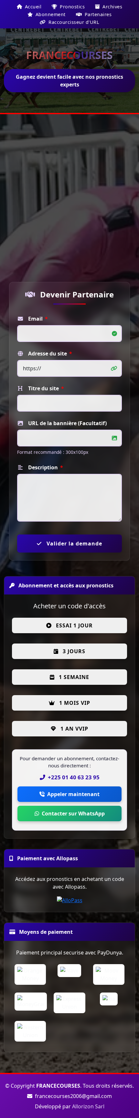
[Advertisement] (69, 197)
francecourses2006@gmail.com (73, 1096)
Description (45, 467)
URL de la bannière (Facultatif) (67, 423)
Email (37, 318)
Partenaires (97, 14)
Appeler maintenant (73, 794)
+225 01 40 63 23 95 (74, 777)
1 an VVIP (73, 728)
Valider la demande (73, 543)
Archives (112, 7)
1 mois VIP (74, 702)
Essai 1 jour (73, 625)
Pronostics (72, 7)
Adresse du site (49, 353)
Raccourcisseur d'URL (73, 22)
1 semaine (73, 677)
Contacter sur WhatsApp (73, 813)
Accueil (32, 7)
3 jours (73, 651)
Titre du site (45, 388)
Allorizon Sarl (88, 1106)
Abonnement (50, 14)
